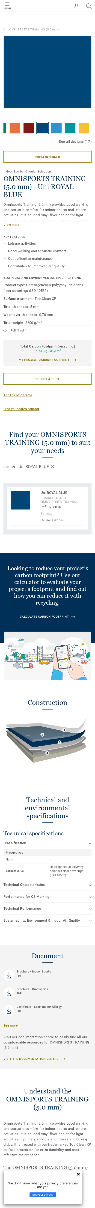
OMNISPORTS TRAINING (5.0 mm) (34, 29)
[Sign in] (76, 6)
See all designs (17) (75, 142)
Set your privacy (42, 1194)
